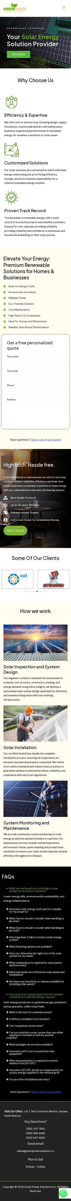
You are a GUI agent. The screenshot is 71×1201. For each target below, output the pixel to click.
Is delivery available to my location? (29, 1018)
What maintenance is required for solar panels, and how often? (35, 964)
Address (11, 399)
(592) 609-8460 (35, 1133)
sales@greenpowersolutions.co (35, 1151)
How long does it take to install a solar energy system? (35, 938)
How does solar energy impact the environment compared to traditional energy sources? (36, 995)
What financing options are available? (30, 946)
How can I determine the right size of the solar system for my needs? (35, 954)
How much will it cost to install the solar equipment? (31, 1052)
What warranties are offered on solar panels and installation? (36, 973)
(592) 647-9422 (35, 1137)
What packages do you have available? (31, 1044)
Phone (10, 385)
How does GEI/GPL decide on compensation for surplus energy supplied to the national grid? (36, 1071)
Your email (12, 370)
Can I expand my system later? (26, 1025)
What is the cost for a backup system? (30, 1012)
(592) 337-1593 (35, 1128)
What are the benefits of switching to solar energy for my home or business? (33, 889)
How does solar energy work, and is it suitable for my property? (35, 910)
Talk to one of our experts (45, 439)
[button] (5, 579)
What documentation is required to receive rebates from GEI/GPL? (33, 1062)
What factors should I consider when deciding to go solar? (36, 919)
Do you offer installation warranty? (29, 1079)
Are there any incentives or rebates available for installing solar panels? (36, 983)
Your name (12, 356)
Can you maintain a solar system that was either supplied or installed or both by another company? (34, 1035)
